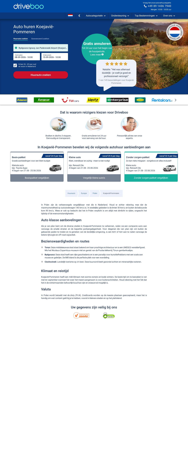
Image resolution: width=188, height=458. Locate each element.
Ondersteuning (118, 15)
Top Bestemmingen (145, 15)
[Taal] (70, 16)
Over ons (167, 15)
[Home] (29, 6)
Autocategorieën (94, 15)
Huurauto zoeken (41, 74)
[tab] (20, 37)
